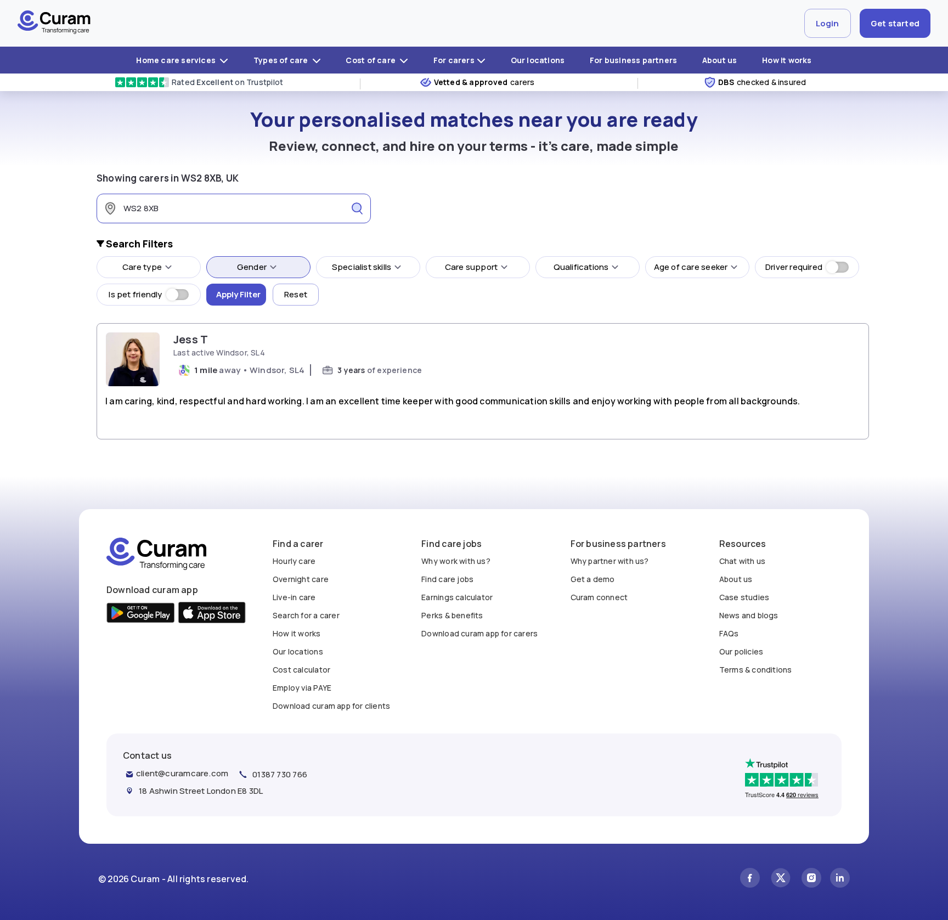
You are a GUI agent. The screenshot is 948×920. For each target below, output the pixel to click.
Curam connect (599, 597)
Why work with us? (455, 561)
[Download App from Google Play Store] (140, 614)
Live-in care (294, 597)
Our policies (741, 651)
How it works (787, 60)
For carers (454, 60)
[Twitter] (781, 879)
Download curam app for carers (479, 633)
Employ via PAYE (302, 687)
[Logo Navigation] (54, 23)
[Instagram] (811, 879)
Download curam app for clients (331, 706)
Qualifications (581, 267)
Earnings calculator (457, 597)
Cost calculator (301, 669)
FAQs (729, 633)
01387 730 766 (279, 774)
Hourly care (294, 561)
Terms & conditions (755, 669)
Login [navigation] (827, 23)
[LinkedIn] (840, 879)
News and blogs (748, 615)
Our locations (538, 60)
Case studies (744, 597)
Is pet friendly (135, 294)
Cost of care (371, 60)
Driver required (793, 267)
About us (719, 60)
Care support (471, 267)
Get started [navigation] (895, 23)
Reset (295, 294)
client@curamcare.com (182, 773)
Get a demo (593, 579)
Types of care (281, 60)
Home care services (176, 60)
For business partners (633, 60)
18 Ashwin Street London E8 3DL (201, 791)
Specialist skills (362, 267)
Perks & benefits (452, 615)
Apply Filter (238, 294)
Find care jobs (447, 579)
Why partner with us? (610, 561)
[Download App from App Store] (212, 613)
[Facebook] (750, 879)
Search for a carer (306, 615)
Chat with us (742, 561)
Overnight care (301, 579)
